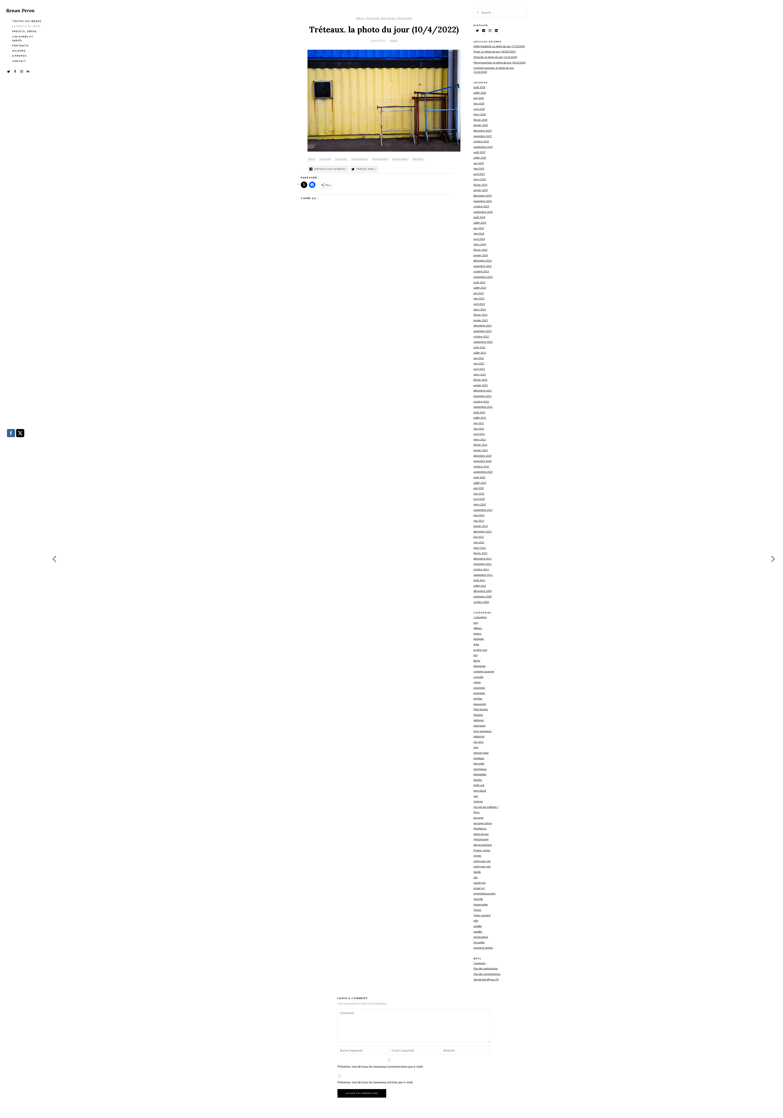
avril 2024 (479, 239)
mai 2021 (478, 428)
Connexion (479, 963)
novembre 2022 (482, 331)
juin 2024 (478, 228)
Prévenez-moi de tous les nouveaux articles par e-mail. (375, 1082)
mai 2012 (478, 542)
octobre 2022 (481, 336)
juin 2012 (478, 537)
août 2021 (479, 412)
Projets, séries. (482, 850)
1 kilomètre (480, 617)
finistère (478, 715)
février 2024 (480, 250)
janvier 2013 (480, 526)
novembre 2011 (482, 564)
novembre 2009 (482, 596)
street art (479, 888)
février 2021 (480, 445)
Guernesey (479, 725)
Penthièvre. (480, 828)
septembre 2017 (483, 510)
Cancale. (478, 677)
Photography (404, 18)
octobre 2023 (481, 271)
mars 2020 (479, 504)
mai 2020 (478, 493)
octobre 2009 (481, 602)
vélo (475, 920)
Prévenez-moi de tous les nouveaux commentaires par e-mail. (380, 1066)
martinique (480, 769)
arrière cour (480, 650)
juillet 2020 (479, 483)
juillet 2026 (479, 93)
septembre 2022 (483, 342)
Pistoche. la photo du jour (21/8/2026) (495, 57)
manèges (478, 758)
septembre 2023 (483, 277)
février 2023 (480, 315)
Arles (476, 644)
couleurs (341, 159)
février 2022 (480, 380)
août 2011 (479, 580)
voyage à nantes (483, 948)
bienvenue (479, 666)
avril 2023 (479, 304)
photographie (360, 159)
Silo (475, 877)
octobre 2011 (481, 569)
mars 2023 (479, 309)
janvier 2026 (480, 125)
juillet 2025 (479, 158)
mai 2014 (478, 515)
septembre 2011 (483, 575)
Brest (312, 159)
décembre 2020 (482, 456)
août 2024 (479, 217)
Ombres (478, 801)
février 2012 (480, 553)
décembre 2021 (482, 390)
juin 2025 (478, 163)
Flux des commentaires (486, 974)
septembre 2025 (483, 147)
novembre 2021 (482, 396)
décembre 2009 (482, 591)
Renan (394, 40)
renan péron (400, 159)
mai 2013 (478, 521)
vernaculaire (480, 937)
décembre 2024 (482, 195)
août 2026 (479, 87)
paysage (478, 818)
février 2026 (480, 120)
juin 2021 (478, 423)
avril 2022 (479, 369)
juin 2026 (478, 98)
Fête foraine (480, 709)
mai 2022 (478, 363)
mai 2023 (478, 298)
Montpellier (480, 774)
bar (475, 655)
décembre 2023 (482, 260)
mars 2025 (479, 179)
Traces (477, 910)
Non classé (372, 18)
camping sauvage (483, 671)
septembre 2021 (483, 407)
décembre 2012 (482, 531)
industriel (478, 736)
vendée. (477, 931)
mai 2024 (478, 233)
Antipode (478, 639)
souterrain (479, 883)
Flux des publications (485, 968)
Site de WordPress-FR (486, 979)
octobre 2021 (481, 401)
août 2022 (479, 347)
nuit (475, 796)
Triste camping (482, 915)
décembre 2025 (482, 130)
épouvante (479, 704)
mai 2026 (478, 103)
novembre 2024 (482, 201)
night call (478, 785)
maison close (481, 753)
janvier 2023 (480, 320)
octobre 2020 (481, 466)
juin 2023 (478, 293)
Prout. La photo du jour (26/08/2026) (494, 51)
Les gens (478, 742)
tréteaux (418, 159)
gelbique (478, 720)
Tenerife (478, 899)
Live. (476, 747)
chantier (325, 159)
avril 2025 (479, 174)
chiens (477, 682)
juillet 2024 (479, 222)
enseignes (479, 688)
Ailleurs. (360, 18)
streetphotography (484, 893)
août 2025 (479, 152)
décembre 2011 (482, 558)
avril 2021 (479, 434)
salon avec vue (482, 861)
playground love (482, 845)
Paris (476, 812)
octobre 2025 (481, 141)
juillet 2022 (479, 352)
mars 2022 (479, 374)
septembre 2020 (483, 472)
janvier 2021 (480, 450)
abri (475, 623)
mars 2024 (479, 244)
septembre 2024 (483, 212)
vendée (477, 926)
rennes (477, 855)
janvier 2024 (480, 255)
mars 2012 (479, 548)
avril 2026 (479, 109)
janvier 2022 (480, 385)
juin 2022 (478, 358)
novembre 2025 (482, 136)
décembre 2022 (482, 325)
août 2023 (479, 282)
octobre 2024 (481, 206)
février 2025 (480, 185)
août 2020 (479, 477)
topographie (480, 904)
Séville (477, 872)
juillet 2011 (479, 586)
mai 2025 (478, 168)
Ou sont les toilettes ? (486, 807)
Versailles (479, 942)
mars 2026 (479, 114)
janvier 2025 (480, 190)
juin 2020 (478, 488)
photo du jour (388, 18)
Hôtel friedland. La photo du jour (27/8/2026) (499, 46)
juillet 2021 (479, 417)
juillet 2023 (479, 287)
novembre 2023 (482, 266)
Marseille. (479, 763)
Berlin (476, 660)
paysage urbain (482, 823)
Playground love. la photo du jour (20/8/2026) (499, 62)
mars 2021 (479, 439)
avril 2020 (479, 499)
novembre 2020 (482, 461)
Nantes (477, 780)
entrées (477, 698)
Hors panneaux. (482, 731)
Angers (477, 633)
